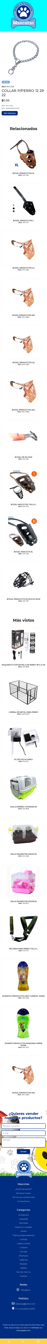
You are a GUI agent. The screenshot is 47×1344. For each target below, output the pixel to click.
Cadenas (23, 1260)
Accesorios (23, 1215)
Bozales (23, 1264)
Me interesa (10, 113)
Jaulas (23, 1231)
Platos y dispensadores (23, 1235)
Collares (23, 1248)
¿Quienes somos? (23, 1189)
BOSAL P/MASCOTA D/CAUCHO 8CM (23, 599)
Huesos (23, 1276)
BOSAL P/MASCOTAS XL (24, 173)
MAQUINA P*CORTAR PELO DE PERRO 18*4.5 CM (23, 665)
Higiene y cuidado (23, 1227)
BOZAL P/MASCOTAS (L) (23, 268)
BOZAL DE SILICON (23, 457)
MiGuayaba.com (23, 1330)
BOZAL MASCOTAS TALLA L (23, 504)
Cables (23, 1268)
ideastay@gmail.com (25, 1304)
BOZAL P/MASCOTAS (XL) (23, 410)
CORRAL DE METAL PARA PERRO (23, 712)
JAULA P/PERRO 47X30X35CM (23, 807)
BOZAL (5, 82)
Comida (23, 1239)
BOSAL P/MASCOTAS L (23, 221)
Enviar (23, 1151)
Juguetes (23, 1219)
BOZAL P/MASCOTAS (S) (24, 362)
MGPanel (35, 1328)
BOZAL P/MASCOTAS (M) (23, 315)
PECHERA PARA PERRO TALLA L (23, 949)
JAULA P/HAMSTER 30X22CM (23, 854)
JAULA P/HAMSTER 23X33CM (23, 901)
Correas (23, 1252)
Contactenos (23, 1201)
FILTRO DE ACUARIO (23, 759)
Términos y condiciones (23, 1197)
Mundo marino (23, 1272)
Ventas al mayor (23, 1193)
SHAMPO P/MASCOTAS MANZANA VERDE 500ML (23, 1044)
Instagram (25, 1290)
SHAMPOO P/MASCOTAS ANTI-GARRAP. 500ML (23, 996)
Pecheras (23, 1223)
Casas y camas (23, 1243)
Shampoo (23, 1256)
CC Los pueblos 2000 (25, 1309)
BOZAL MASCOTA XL (23, 552)
